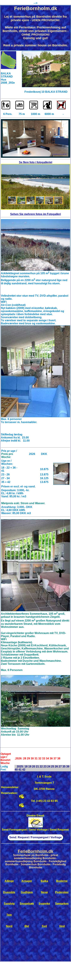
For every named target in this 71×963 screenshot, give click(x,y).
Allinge (9, 881)
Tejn (9, 914)
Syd (44, 926)
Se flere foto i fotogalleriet (35, 162)
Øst (26, 926)
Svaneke (44, 903)
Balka (44, 881)
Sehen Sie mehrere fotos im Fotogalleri (35, 214)
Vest (62, 926)
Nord (9, 926)
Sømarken (62, 903)
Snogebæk (27, 903)
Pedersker (62, 892)
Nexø (44, 892)
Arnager (26, 881)
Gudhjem (27, 892)
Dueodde (9, 892)
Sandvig (9, 903)
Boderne (62, 881)
